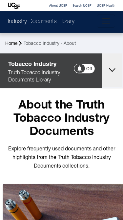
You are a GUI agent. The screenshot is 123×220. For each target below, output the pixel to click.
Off (89, 69)
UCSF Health (106, 5)
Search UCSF (82, 5)
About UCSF (58, 5)
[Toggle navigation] (106, 21)
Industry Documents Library (41, 22)
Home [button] (11, 43)
